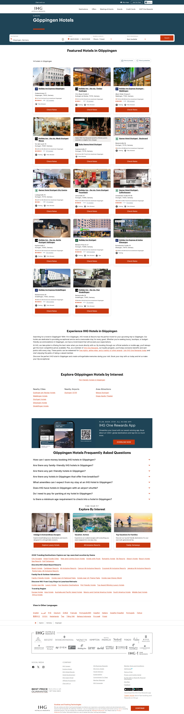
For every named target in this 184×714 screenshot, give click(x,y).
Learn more (129, 695)
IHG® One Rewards (146, 9)
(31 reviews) (49, 151)
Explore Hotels (67, 669)
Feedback (127, 685)
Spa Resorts (36, 561)
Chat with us (67, 683)
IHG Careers (66, 666)
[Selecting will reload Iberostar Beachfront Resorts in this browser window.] (39, 647)
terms (120, 709)
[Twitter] (38, 667)
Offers (94, 9)
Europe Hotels (37, 592)
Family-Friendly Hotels (41, 578)
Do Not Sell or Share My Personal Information (134, 678)
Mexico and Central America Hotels (98, 592)
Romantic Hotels (108, 559)
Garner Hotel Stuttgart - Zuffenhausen (129, 191)
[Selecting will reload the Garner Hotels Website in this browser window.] (91, 647)
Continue (140, 708)
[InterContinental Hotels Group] (38, 9)
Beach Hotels (37, 568)
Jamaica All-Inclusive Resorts (139, 568)
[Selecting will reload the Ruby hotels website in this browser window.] (136, 639)
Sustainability (97, 674)
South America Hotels (122, 592)
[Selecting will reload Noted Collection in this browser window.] (117, 639)
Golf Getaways (48, 561)
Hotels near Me (38, 585)
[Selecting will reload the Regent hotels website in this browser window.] (48, 639)
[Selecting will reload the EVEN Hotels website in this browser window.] (61, 647)
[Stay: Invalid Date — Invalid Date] (79, 39)
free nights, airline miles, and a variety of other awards (100, 350)
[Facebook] (33, 667)
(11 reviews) (90, 202)
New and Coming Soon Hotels (73, 559)
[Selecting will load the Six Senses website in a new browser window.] (38, 639)
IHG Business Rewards (100, 666)
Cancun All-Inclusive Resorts (89, 568)
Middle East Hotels (139, 592)
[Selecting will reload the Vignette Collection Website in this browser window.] (81, 639)
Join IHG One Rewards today (135, 350)
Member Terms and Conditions (134, 666)
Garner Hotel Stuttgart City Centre (53, 190)
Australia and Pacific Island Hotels (68, 592)
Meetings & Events (106, 9)
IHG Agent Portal (68, 678)
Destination (14, 36)
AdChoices (127, 669)
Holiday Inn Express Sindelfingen (52, 290)
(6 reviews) (130, 202)
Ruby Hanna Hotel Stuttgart (90, 144)
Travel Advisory (98, 672)
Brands (119, 9)
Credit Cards (130, 9)
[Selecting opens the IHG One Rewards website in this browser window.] (138, 653)
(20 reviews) (49, 252)
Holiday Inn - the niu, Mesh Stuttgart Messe (54, 140)
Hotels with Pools (93, 559)
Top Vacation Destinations (68, 585)
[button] (148, 2)
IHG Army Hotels (98, 669)
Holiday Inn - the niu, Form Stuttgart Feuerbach (94, 191)
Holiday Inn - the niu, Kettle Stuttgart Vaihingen (50, 241)
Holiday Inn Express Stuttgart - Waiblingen (131, 90)
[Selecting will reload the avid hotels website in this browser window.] (100, 647)
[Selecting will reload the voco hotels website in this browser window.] (127, 639)
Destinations (83, 9)
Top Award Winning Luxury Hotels (110, 585)
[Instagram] (43, 667)
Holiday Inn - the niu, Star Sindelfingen (89, 291)
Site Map (127, 682)
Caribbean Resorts (51, 568)
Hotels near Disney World (111, 578)
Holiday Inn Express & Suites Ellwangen (131, 241)
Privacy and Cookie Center (132, 675)
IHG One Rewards (91, 348)
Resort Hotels (144, 559)
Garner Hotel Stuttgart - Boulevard (133, 138)
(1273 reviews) (91, 252)
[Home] (35, 623)
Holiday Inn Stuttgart (87, 240)
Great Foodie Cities (51, 559)
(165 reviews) (50, 301)
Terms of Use (128, 672)
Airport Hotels (132, 559)
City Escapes (37, 559)
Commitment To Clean (100, 677)
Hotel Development (69, 675)
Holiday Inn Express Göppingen (51, 89)
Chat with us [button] (40, 2)
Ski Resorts (120, 559)
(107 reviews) (50, 100)
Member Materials (99, 680)
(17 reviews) (49, 202)
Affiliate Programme (69, 680)
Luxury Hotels (50, 585)
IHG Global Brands (69, 672)
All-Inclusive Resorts (68, 568)
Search (166, 38)
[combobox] (36, 40)
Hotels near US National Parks (64, 578)
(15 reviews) (90, 101)
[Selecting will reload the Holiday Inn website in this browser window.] (82, 647)
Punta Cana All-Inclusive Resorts (45, 571)
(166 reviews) (131, 101)
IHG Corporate (98, 683)
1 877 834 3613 (55, 691)
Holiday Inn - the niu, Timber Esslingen (90, 90)
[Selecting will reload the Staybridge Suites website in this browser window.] (121, 647)
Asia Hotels (48, 592)
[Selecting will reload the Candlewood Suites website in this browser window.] (145, 647)
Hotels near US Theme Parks (88, 578)
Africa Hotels (37, 595)
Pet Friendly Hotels (88, 585)
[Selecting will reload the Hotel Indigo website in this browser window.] (106, 639)
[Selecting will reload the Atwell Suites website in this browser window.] (110, 647)
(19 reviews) (89, 302)
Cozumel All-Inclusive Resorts (114, 568)
